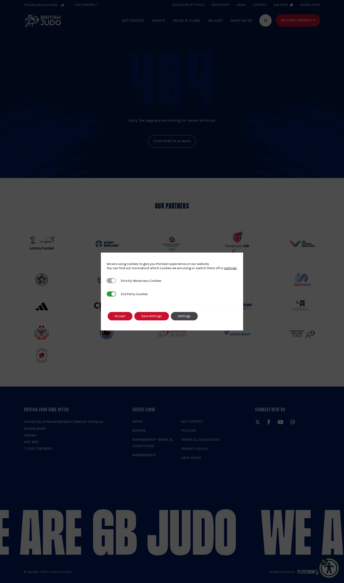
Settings (184, 316)
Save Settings (151, 316)
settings (230, 268)
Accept (120, 316)
